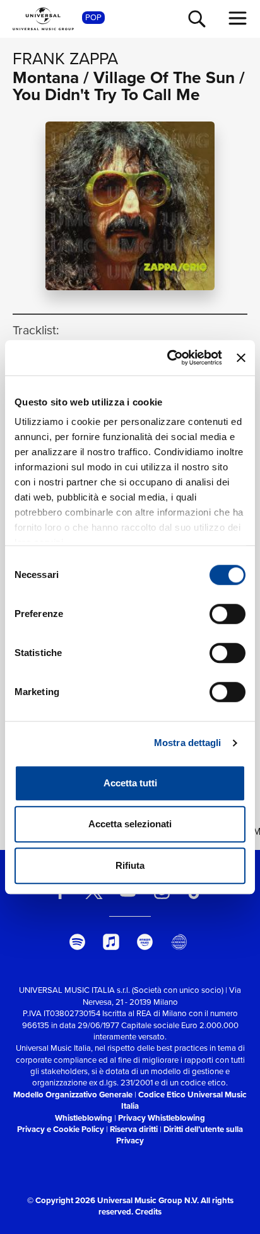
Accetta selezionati (130, 823)
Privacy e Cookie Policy (60, 1129)
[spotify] (77, 941)
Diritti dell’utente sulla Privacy (179, 1134)
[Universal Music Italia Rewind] (178, 941)
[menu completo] (238, 18)
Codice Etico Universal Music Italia (184, 1100)
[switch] (227, 614)
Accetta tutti (130, 783)
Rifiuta (130, 865)
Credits (148, 1212)
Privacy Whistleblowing (161, 1118)
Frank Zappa (65, 59)
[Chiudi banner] (241, 357)
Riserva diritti (134, 1129)
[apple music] (111, 941)
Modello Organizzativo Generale (73, 1095)
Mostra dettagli (188, 742)
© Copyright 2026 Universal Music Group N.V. (113, 1200)
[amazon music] (145, 941)
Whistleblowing (83, 1118)
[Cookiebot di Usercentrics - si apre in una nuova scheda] (168, 357)
